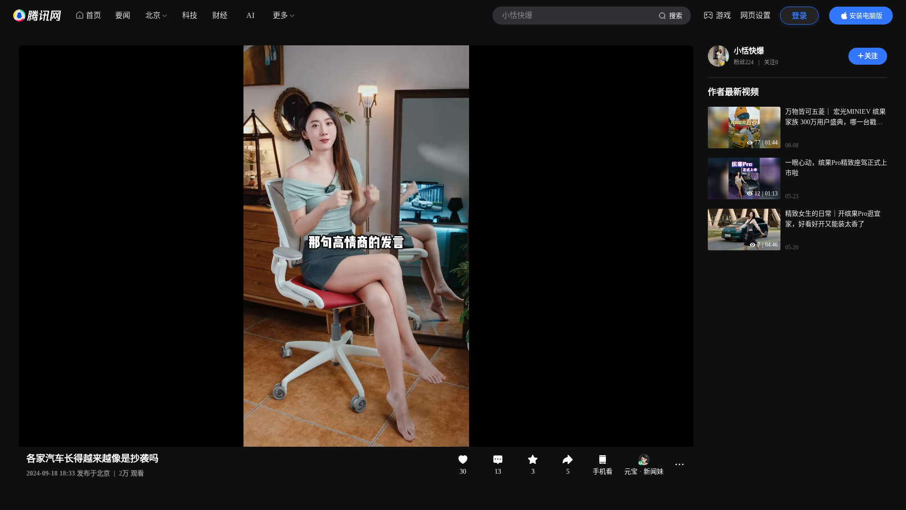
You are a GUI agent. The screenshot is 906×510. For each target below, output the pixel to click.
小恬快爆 (749, 51)
